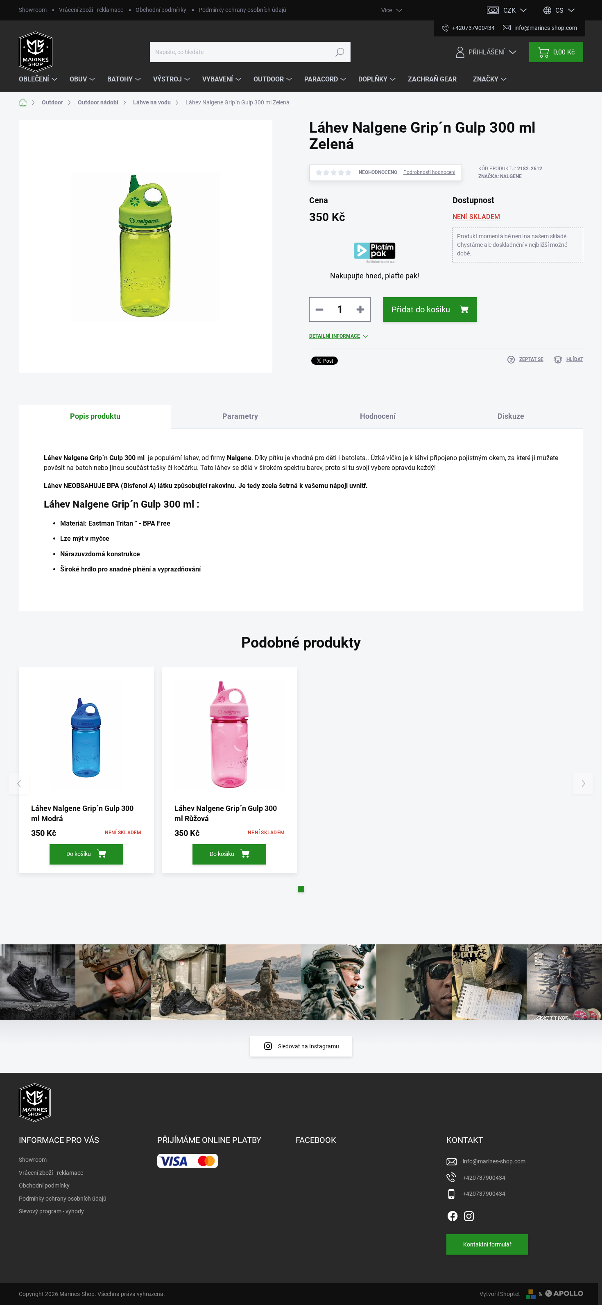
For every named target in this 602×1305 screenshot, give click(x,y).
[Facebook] (452, 1214)
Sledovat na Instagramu (308, 1046)
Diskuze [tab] (511, 416)
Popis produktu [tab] (95, 416)
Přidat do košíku (421, 309)
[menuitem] (39, 79)
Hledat (339, 52)
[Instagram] (469, 1214)
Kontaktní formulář (487, 1244)
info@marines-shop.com (494, 1161)
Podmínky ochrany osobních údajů (242, 10)
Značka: (500, 176)
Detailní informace (334, 336)
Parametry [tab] (240, 416)
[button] (301, 889)
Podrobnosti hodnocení (429, 172)
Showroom (33, 10)
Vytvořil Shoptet (500, 1294)
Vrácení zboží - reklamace (91, 10)
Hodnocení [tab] (378, 416)
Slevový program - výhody (51, 1211)
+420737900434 (484, 1177)
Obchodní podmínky (161, 10)
